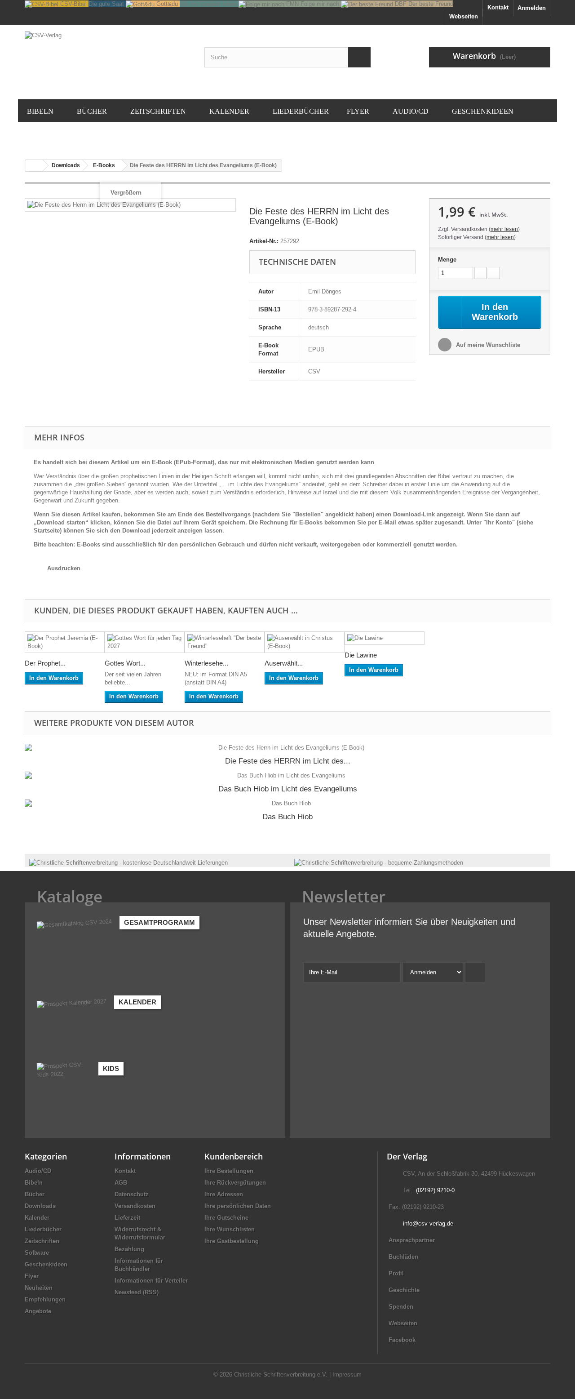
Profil (396, 1273)
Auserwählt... (284, 663)
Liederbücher (43, 1229)
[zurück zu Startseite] (34, 165)
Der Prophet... (45, 663)
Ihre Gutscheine (226, 1217)
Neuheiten (39, 1287)
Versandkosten (135, 1206)
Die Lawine (361, 655)
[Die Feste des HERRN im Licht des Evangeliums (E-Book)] (287, 748)
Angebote (38, 1311)
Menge (447, 259)
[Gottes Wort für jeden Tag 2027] (145, 642)
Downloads (40, 1206)
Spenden (401, 1306)
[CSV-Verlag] (108, 60)
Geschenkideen (46, 1264)
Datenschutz (132, 1194)
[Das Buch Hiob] (287, 803)
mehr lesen (504, 229)
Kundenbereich (233, 1156)
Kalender (37, 1217)
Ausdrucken (63, 568)
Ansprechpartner (412, 1240)
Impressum (347, 1374)
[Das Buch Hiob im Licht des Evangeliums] (287, 776)
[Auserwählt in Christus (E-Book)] (305, 642)
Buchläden (403, 1256)
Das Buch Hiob (287, 817)
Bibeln (34, 1182)
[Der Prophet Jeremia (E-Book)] (65, 642)
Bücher (34, 1194)
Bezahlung (129, 1249)
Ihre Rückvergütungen (235, 1182)
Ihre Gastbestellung (231, 1241)
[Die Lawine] (385, 638)
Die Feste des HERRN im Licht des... (287, 761)
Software (37, 1252)
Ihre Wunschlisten (229, 1229)
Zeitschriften (42, 1241)
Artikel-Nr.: (264, 241)
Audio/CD (38, 1171)
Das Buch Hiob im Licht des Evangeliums (287, 789)
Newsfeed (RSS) (137, 1292)
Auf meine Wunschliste (487, 345)
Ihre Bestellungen (228, 1171)
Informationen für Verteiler (151, 1280)
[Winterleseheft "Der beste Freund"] (225, 642)
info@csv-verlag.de (428, 1223)
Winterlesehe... (206, 663)
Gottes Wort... (125, 663)
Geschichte (404, 1290)
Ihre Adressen (223, 1194)
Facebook (402, 1340)
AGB (121, 1182)
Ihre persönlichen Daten (237, 1206)
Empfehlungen (45, 1299)
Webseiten (403, 1323)
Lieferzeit (127, 1217)
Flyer (32, 1276)
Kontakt (498, 7)
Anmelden (532, 7)
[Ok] (475, 972)
